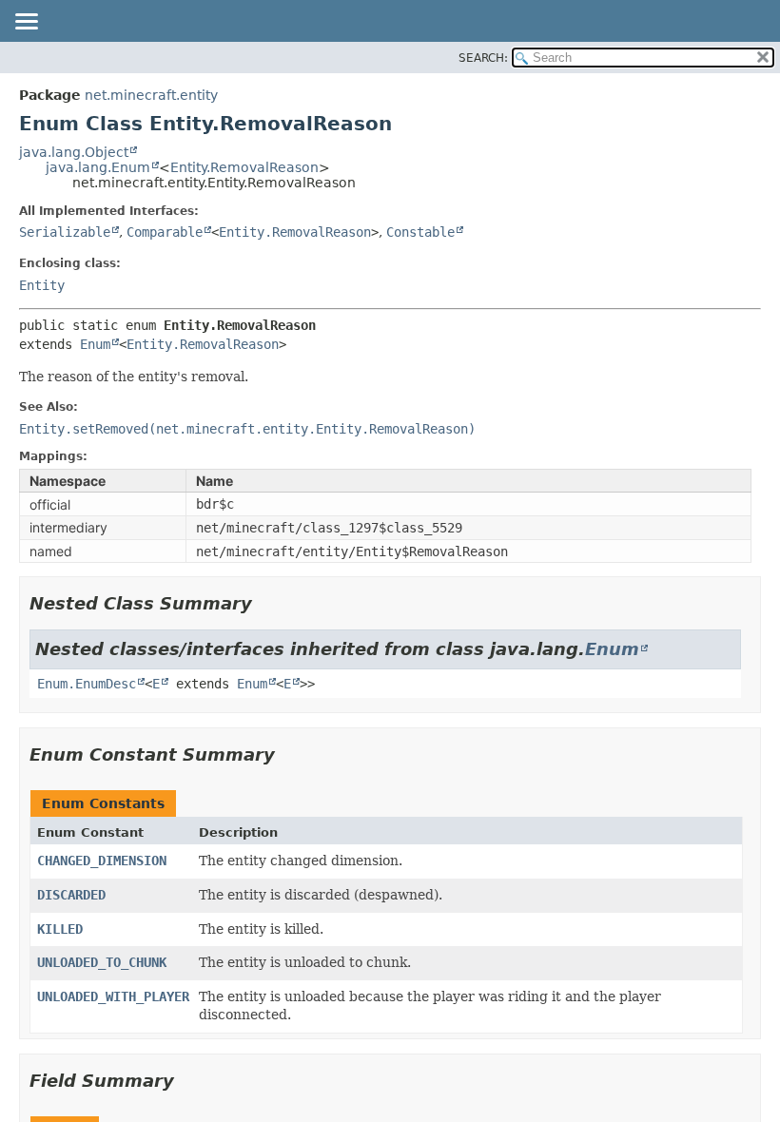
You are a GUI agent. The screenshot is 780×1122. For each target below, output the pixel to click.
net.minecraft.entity (151, 95)
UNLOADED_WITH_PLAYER (113, 996)
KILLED (60, 929)
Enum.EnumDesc (86, 683)
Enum (95, 344)
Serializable (64, 232)
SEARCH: (483, 58)
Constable (420, 232)
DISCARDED (71, 894)
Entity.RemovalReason (244, 167)
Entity (42, 285)
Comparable (165, 232)
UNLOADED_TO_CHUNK (101, 962)
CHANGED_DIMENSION (101, 860)
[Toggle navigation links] (26, 23)
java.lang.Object (73, 152)
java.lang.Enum (98, 167)
